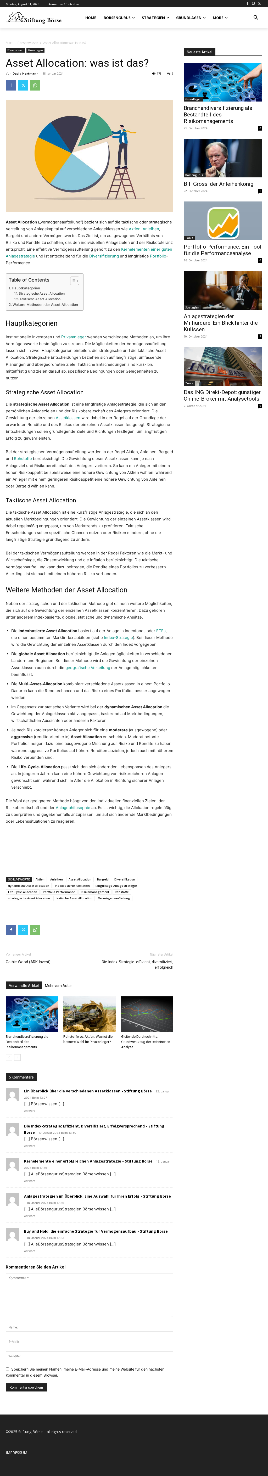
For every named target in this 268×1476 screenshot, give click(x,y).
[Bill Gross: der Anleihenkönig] (223, 158)
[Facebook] (247, 4)
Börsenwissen (28, 43)
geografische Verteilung (87, 667)
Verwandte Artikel (24, 986)
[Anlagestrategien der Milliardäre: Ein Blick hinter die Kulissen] (223, 290)
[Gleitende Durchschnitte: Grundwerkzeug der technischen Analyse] (147, 1014)
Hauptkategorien (26, 288)
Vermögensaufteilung (114, 898)
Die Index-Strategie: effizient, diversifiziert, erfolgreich (137, 964)
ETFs (161, 630)
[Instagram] (253, 4)
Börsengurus (194, 175)
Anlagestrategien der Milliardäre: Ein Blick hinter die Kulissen (221, 323)
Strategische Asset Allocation (41, 293)
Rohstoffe (23, 458)
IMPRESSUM (16, 1452)
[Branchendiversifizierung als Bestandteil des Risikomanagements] (32, 1014)
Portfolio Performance (59, 892)
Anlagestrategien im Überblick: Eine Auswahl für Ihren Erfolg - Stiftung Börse (97, 1196)
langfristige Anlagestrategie (116, 886)
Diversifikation (124, 879)
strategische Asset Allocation (29, 898)
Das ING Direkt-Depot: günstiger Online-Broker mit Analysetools (222, 395)
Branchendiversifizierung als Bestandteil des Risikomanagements (27, 1042)
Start (9, 43)
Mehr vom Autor (58, 986)
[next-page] (17, 1057)
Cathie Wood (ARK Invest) (28, 961)
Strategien (192, 307)
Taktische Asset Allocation (40, 299)
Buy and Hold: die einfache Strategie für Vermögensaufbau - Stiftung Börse (96, 1231)
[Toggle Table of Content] (72, 280)
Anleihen (151, 228)
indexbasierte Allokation (72, 886)
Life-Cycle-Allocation (22, 892)
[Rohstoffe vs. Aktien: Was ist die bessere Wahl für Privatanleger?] (89, 1014)
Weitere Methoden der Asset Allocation (45, 304)
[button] (256, 18)
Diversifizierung (104, 256)
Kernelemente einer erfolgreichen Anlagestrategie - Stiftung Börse (88, 1161)
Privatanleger (73, 336)
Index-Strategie (118, 637)
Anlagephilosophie (73, 807)
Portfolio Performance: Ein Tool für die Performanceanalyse (222, 250)
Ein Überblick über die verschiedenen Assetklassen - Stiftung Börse (88, 1090)
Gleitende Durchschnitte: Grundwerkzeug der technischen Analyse (145, 1042)
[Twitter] (259, 4)
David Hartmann (25, 73)
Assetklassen (68, 417)
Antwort (29, 1111)
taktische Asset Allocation (74, 898)
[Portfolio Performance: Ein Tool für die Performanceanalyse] (223, 220)
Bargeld (103, 879)
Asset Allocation (80, 879)
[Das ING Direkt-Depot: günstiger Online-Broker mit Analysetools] (223, 366)
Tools (189, 238)
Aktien (135, 228)
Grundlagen (35, 50)
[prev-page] (9, 1057)
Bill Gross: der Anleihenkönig (218, 184)
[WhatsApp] (35, 85)
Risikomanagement (95, 892)
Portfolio (158, 256)
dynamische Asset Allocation (28, 886)
